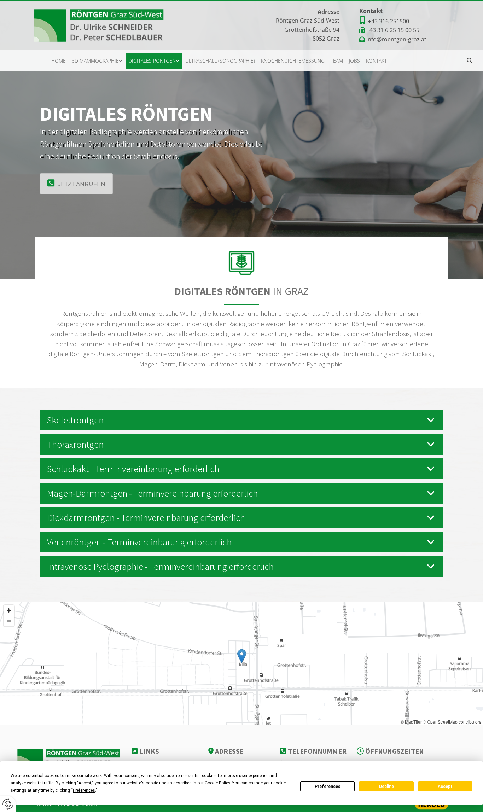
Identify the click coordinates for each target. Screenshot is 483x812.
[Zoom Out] (9, 621)
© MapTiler (411, 722)
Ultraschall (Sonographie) (220, 60)
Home (58, 60)
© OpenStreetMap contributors (452, 722)
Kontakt (376, 60)
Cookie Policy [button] (217, 783)
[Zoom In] (9, 610)
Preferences (328, 786)
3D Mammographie (95, 60)
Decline (386, 786)
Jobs (354, 60)
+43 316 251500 (388, 21)
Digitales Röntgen (152, 60)
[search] (469, 60)
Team (337, 60)
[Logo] (104, 25)
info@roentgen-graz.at (396, 39)
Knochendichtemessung (293, 60)
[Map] (241, 663)
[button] (76, 183)
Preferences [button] (84, 790)
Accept (445, 786)
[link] (97, 61)
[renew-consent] (8, 804)
